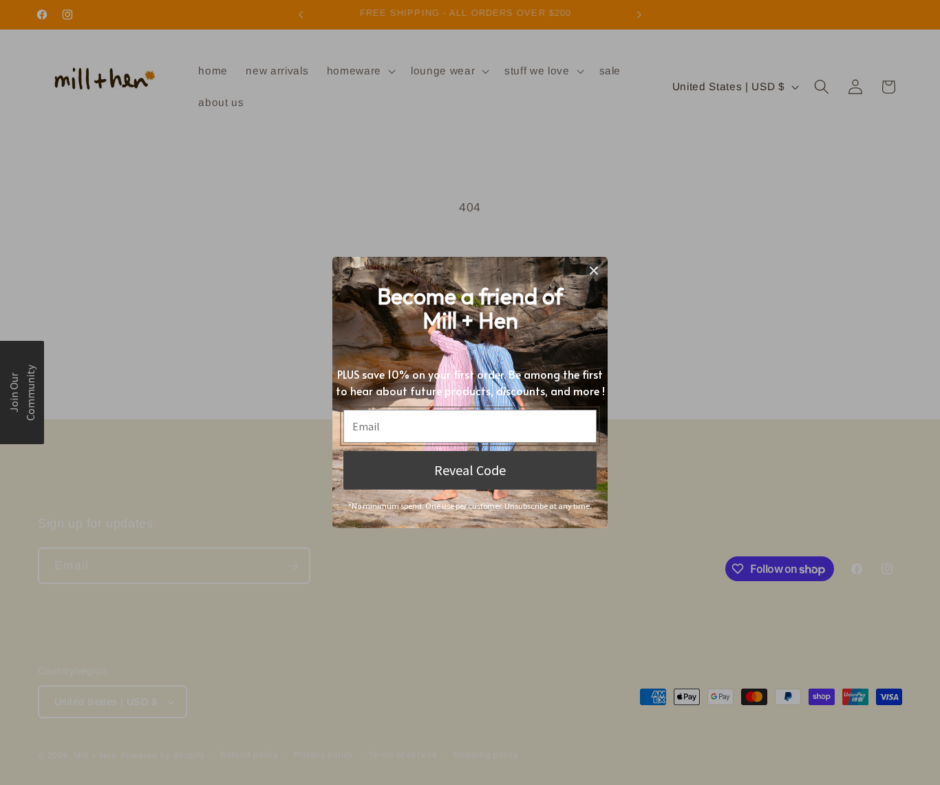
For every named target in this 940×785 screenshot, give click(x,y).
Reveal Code (470, 470)
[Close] (594, 270)
